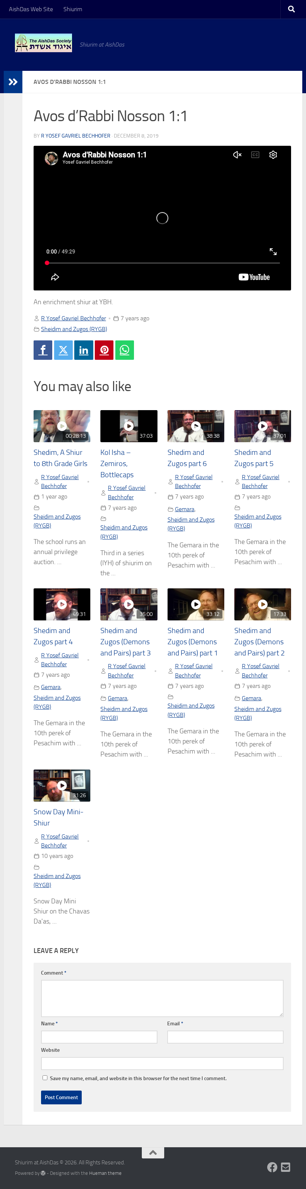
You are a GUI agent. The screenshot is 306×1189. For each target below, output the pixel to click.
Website (50, 1050)
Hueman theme (105, 1173)
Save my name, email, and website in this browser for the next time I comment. (138, 1078)
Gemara (184, 509)
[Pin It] (104, 350)
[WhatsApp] (124, 350)
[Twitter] (63, 350)
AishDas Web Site (31, 9)
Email (175, 1023)
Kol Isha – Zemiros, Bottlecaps (117, 463)
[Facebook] (43, 350)
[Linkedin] (83, 350)
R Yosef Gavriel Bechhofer (75, 136)
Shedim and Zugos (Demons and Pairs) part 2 (259, 641)
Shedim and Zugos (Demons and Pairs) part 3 (125, 641)
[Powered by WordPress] (43, 1173)
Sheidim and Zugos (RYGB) (74, 329)
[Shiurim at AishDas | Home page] (43, 43)
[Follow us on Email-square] (286, 1167)
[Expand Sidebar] (13, 82)
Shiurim (72, 9)
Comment (53, 973)
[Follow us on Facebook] (272, 1167)
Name (49, 1023)
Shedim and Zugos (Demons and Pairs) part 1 (193, 641)
